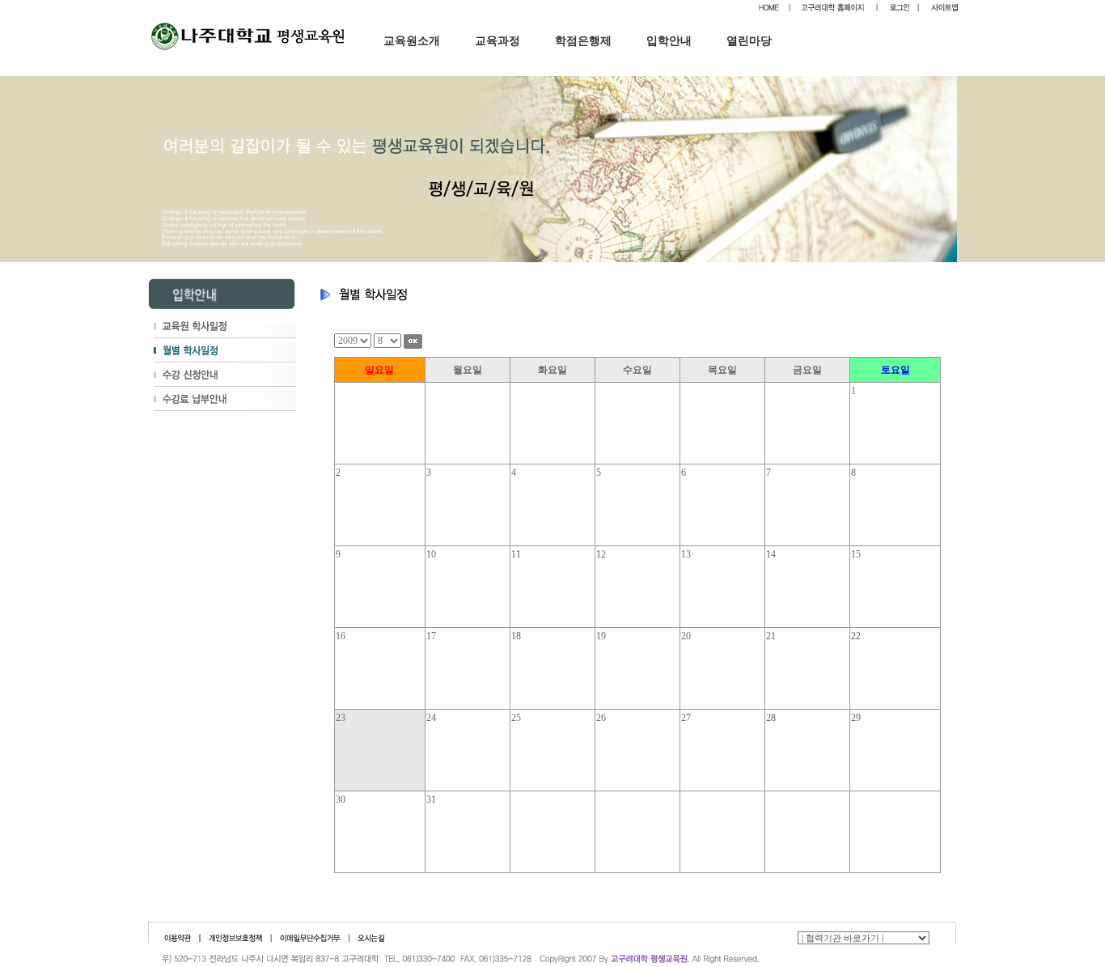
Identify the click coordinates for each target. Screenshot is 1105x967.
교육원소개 (411, 41)
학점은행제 (583, 41)
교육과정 (497, 41)
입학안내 (669, 41)
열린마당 (749, 41)
